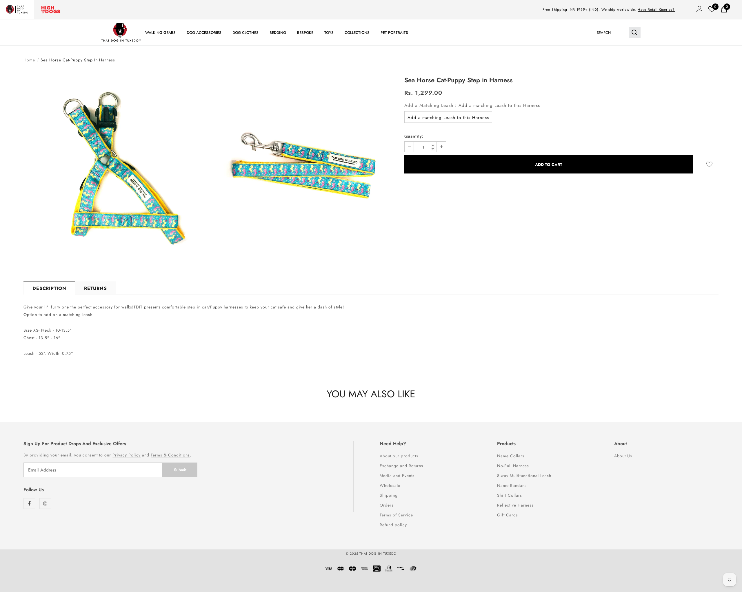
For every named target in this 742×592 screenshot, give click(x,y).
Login (698, 11)
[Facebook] (29, 503)
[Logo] (121, 32)
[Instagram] (45, 503)
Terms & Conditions (170, 455)
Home (29, 60)
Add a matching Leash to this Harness (448, 117)
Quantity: (413, 136)
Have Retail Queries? (656, 9)
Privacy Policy (126, 455)
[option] (116, 171)
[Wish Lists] (709, 164)
